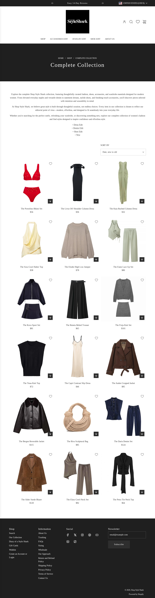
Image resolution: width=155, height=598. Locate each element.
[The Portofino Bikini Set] (31, 182)
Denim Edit (78, 128)
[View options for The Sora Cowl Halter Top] (50, 259)
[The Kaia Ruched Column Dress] (123, 182)
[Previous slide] (52, 3)
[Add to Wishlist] (50, 163)
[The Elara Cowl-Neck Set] (77, 473)
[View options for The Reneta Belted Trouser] (96, 317)
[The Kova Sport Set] (31, 298)
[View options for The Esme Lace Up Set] (142, 259)
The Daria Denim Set (123, 441)
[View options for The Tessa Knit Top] (50, 375)
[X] (75, 535)
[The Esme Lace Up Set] (123, 240)
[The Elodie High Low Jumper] (77, 240)
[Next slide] (102, 3)
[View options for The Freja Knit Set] (142, 317)
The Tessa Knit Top (31, 383)
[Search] (131, 21)
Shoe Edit (78, 131)
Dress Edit (78, 125)
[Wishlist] (137, 21)
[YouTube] (97, 535)
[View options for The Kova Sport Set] (50, 317)
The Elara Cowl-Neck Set (77, 500)
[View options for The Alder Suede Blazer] (50, 492)
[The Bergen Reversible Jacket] (31, 415)
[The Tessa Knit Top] (31, 357)
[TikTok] (75, 541)
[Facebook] (67, 535)
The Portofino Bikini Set (31, 209)
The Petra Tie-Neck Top (123, 500)
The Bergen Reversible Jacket (31, 441)
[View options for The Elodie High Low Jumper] (96, 259)
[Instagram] (82, 535)
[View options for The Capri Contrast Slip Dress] (96, 375)
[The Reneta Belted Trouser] (77, 298)
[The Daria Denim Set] (123, 415)
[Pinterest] (89, 535)
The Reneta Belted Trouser (77, 325)
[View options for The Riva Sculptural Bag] (96, 434)
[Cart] (144, 21)
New (78, 135)
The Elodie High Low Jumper (77, 267)
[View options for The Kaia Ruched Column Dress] (142, 201)
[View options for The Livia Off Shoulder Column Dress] (96, 201)
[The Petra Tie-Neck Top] (123, 473)
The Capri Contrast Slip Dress (77, 383)
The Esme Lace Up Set (123, 267)
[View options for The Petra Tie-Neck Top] (142, 492)
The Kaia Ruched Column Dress (123, 209)
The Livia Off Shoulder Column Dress (77, 209)
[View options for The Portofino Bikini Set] (50, 201)
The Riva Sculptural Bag (77, 441)
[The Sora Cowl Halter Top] (31, 240)
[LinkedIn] (67, 541)
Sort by (105, 145)
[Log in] (124, 21)
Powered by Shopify (136, 594)
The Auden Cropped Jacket (123, 383)
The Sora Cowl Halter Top (31, 267)
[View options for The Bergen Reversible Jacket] (50, 434)
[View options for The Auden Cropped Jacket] (142, 375)
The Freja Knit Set (123, 325)
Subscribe (119, 544)
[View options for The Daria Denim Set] (142, 434)
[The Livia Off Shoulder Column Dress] (77, 182)
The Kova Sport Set (31, 325)
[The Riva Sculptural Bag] (77, 415)
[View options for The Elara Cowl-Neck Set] (96, 492)
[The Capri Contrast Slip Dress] (77, 357)
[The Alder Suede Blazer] (31, 473)
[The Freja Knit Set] (123, 298)
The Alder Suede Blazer (31, 500)
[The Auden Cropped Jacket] (123, 357)
